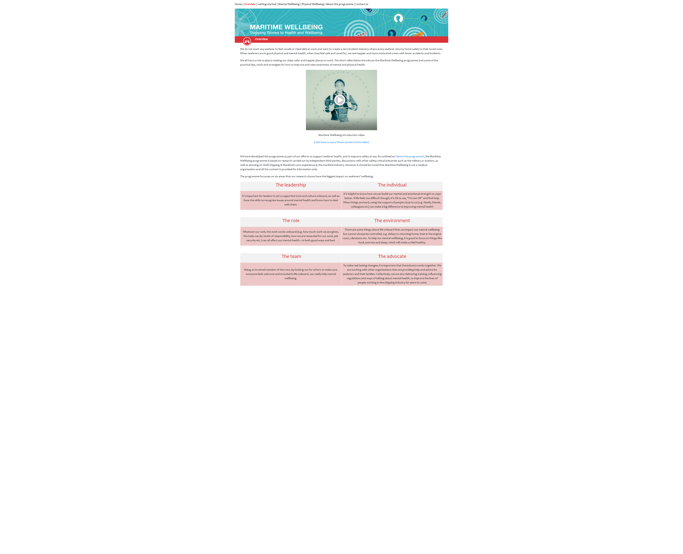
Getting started (267, 4)
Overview (249, 4)
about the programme (409, 156)
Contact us (361, 4)
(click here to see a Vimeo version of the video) (341, 142)
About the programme (339, 4)
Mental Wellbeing (289, 4)
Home (238, 4)
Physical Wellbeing (313, 4)
